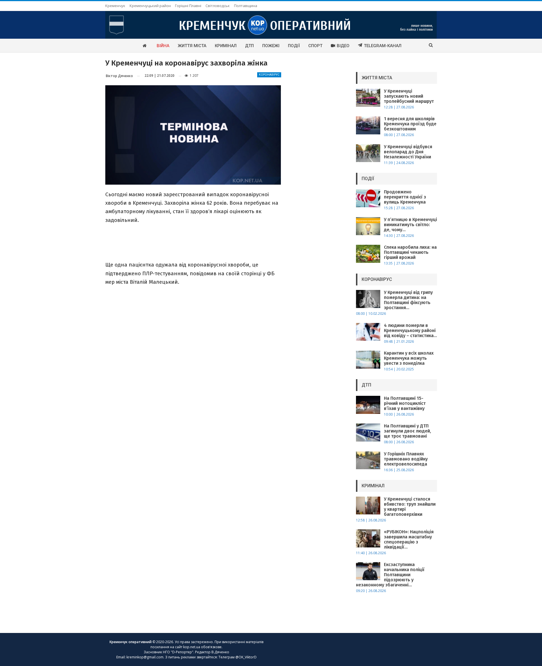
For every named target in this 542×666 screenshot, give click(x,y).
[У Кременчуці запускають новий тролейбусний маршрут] (368, 98)
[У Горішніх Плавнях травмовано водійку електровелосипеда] (368, 460)
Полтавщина (245, 5)
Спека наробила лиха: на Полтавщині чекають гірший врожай (410, 252)
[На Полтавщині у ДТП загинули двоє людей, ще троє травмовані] (368, 432)
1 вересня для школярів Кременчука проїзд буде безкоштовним (410, 124)
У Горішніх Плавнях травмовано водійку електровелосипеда (406, 459)
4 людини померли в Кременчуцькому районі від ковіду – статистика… (410, 330)
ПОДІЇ (294, 45)
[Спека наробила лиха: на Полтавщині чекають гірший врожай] (368, 254)
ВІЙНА (163, 45)
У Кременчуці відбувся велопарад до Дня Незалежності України (408, 152)
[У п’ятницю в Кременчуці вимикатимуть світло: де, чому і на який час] (368, 226)
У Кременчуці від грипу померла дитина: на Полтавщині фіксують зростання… (408, 300)
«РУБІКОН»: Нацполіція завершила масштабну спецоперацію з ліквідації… (409, 539)
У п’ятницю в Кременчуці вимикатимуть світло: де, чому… (410, 224)
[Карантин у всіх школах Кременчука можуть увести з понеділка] (368, 360)
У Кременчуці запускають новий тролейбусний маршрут (409, 96)
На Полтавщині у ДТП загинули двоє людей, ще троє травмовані (407, 431)
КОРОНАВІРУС (269, 74)
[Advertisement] (193, 242)
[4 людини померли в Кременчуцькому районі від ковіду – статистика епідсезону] (368, 332)
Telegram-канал (382, 45)
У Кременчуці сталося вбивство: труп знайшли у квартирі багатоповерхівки (410, 506)
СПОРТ (315, 45)
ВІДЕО (343, 45)
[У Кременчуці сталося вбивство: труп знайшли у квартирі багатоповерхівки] (368, 506)
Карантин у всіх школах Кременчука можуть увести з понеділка (409, 358)
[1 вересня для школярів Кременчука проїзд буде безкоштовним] (368, 125)
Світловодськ (218, 5)
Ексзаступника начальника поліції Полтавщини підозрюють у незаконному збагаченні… (390, 575)
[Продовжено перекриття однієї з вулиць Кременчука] (368, 198)
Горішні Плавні (188, 5)
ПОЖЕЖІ (270, 45)
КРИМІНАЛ (226, 45)
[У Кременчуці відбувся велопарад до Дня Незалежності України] (368, 153)
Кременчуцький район (150, 5)
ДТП (249, 45)
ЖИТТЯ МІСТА (192, 45)
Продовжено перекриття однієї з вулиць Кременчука (405, 197)
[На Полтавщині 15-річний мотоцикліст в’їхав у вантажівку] (368, 405)
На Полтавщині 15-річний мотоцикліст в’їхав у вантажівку (405, 403)
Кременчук (115, 5)
